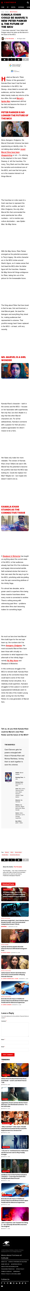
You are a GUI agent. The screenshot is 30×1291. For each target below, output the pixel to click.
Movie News (18, 852)
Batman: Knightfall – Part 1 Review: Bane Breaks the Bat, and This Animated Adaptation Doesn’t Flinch (15, 922)
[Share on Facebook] (4, 59)
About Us (4, 1261)
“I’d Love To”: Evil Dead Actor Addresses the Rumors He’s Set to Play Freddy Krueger (14, 1152)
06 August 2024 (21, 38)
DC (7, 7)
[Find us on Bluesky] (2, 1286)
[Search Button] (28, 2)
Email (3, 1046)
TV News (5, 1099)
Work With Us (5, 1264)
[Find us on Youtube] (10, 1283)
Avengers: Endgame (14, 645)
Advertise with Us (16, 1264)
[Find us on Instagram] (7, 1283)
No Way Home (12, 660)
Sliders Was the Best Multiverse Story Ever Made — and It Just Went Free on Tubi (13, 1080)
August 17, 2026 (6, 1228)
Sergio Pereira (8, 898)
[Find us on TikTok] (22, 1283)
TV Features (6, 1075)
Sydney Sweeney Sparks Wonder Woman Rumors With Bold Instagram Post (14, 948)
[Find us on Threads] (13, 1283)
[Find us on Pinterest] (19, 1283)
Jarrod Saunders (7, 978)
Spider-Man (5, 854)
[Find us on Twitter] (4, 1283)
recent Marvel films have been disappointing (13, 152)
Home (2, 7)
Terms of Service (6, 1271)
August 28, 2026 (18, 898)
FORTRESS (10, 2)
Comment (4, 1021)
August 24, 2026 (6, 1108)
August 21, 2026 (24, 978)
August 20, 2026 (17, 1004)
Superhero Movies (15, 854)
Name (3, 1039)
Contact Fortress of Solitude (17, 1261)
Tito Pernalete (10, 38)
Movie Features (13, 11)
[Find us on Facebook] (1, 1283)
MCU (12, 852)
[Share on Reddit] (18, 59)
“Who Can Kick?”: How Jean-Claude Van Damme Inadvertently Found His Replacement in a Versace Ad (13, 1128)
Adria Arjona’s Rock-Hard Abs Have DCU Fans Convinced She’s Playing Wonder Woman (13, 974)
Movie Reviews (5, 918)
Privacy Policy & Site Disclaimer (11, 1274)
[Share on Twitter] (11, 59)
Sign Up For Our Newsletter (9, 1266)
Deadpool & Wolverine (11, 556)
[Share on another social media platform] (25, 59)
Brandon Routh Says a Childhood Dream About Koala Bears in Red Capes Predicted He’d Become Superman (14, 1000)
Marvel (13, 7)
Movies (7, 11)
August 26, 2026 (13, 926)
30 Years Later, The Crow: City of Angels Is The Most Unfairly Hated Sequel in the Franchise (14, 894)
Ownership (16, 1271)
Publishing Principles (7, 1269)
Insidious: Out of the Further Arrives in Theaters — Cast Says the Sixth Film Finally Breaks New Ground (14, 1176)
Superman (21, 7)
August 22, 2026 (16, 952)
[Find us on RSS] (25, 1283)
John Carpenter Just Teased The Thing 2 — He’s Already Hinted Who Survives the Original (14, 1224)
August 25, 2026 (6, 1084)
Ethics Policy (20, 1269)
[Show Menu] (2, 2)
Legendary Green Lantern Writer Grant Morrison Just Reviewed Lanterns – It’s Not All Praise (14, 1104)
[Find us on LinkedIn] (16, 1283)
